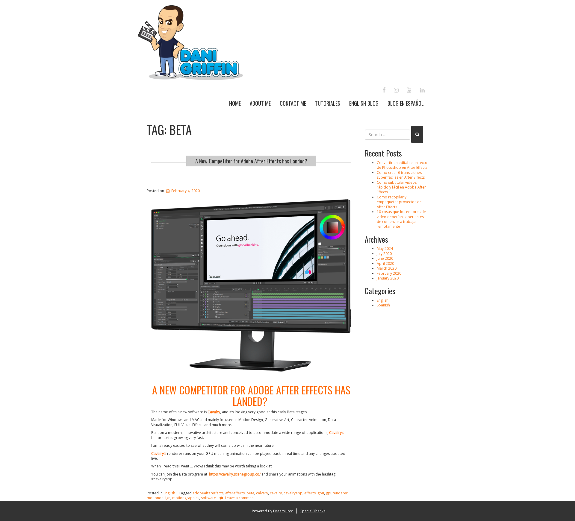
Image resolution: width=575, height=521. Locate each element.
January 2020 (388, 278)
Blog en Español (406, 103)
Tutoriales (327, 103)
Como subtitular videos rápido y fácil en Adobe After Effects (401, 187)
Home (235, 103)
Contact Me (293, 103)
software (208, 497)
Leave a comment (240, 497)
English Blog (364, 103)
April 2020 (385, 263)
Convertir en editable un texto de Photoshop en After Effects (402, 165)
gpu (320, 493)
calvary (262, 493)
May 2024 (385, 248)
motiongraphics (185, 497)
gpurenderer (337, 493)
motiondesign (158, 497)
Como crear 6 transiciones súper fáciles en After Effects (401, 175)
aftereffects (235, 493)
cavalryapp (293, 493)
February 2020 (389, 273)
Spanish (383, 305)
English (169, 493)
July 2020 (384, 253)
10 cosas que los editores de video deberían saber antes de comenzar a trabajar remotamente (401, 219)
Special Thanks (312, 511)
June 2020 (385, 258)
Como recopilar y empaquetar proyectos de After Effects (399, 202)
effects (310, 493)
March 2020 (387, 268)
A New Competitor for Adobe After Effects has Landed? (251, 161)
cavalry (276, 493)
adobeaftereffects (208, 493)
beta (250, 493)
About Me (260, 103)
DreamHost (283, 511)
